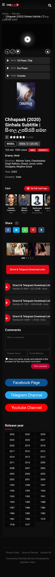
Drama (9, 155)
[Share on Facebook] (8, 230)
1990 (12, 502)
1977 (27, 524)
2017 (12, 451)
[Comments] (17, 51)
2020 (14, 171)
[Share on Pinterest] (33, 230)
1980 (27, 519)
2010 (27, 462)
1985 (42, 507)
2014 (12, 457)
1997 (42, 485)
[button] (23, 258)
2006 (42, 468)
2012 (42, 457)
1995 (27, 491)
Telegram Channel (26, 395)
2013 (27, 457)
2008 (12, 468)
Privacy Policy (12, 552)
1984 (12, 513)
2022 (27, 440)
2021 (42, 440)
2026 (12, 434)
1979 (42, 519)
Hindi (32, 150)
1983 (27, 513)
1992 (27, 496)
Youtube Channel (26, 407)
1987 (12, 507)
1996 (12, 491)
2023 (12, 440)
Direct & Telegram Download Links (27, 269)
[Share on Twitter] (16, 230)
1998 (27, 485)
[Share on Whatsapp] (25, 230)
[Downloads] (7, 51)
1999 (12, 485)
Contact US (45, 552)
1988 (42, 502)
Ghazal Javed (28, 163)
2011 (12, 462)
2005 (12, 474)
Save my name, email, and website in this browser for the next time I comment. (26, 360)
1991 (42, 496)
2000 (42, 479)
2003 (42, 474)
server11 (43, 150)
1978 (12, 524)
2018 (42, 445)
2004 (27, 474)
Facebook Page (26, 382)
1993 (12, 496)
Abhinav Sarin (23, 160)
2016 (27, 451)
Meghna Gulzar (24, 166)
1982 (42, 513)
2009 (42, 462)
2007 (27, 468)
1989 (27, 502)
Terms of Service (30, 552)
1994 (42, 491)
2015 (42, 451)
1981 (12, 519)
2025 (27, 434)
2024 (42, 434)
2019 (27, 445)
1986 (27, 507)
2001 (27, 479)
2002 (12, 479)
